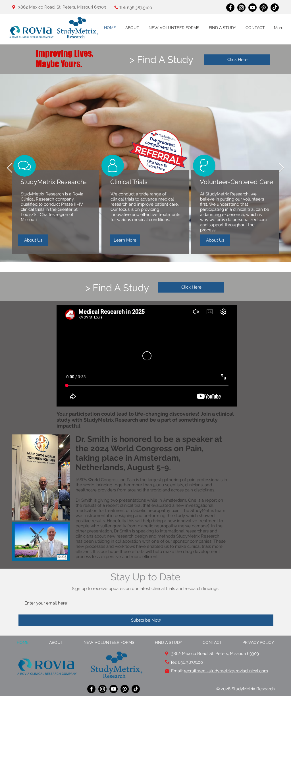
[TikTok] (275, 7)
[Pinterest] (263, 7)
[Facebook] (230, 7)
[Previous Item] (10, 168)
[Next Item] (281, 168)
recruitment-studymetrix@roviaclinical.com (226, 670)
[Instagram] (241, 7)
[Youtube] (252, 7)
